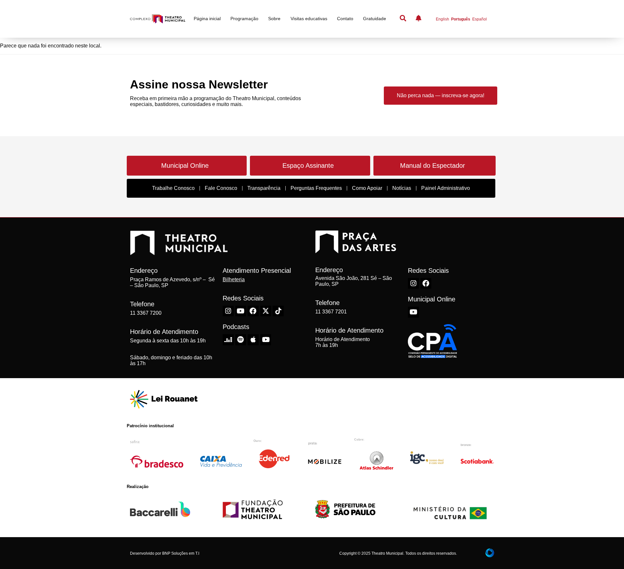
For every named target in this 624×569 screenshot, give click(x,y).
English (442, 19)
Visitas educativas (309, 18)
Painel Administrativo (445, 188)
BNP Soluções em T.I (180, 553)
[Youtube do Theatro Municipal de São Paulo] (240, 311)
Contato (345, 18)
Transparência (263, 188)
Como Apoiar (367, 188)
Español (479, 19)
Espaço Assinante (308, 165)
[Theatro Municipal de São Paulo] (179, 252)
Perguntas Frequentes (316, 188)
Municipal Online (185, 165)
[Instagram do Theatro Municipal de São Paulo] (228, 311)
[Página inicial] (157, 19)
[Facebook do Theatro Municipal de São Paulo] (253, 311)
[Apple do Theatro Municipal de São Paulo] (253, 339)
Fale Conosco (221, 188)
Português (460, 19)
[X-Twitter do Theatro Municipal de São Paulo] (265, 311)
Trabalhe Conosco (173, 188)
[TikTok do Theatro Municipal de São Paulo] (278, 311)
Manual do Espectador (432, 165)
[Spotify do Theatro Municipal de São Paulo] (240, 339)
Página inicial (207, 18)
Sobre (274, 18)
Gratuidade (374, 18)
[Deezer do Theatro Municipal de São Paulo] (228, 339)
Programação (244, 18)
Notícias (401, 188)
